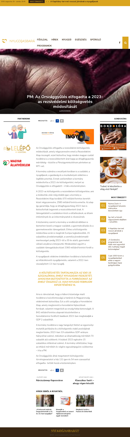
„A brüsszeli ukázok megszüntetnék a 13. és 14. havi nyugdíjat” (44, 411)
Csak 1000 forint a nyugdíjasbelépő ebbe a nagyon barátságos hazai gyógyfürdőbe (116, 260)
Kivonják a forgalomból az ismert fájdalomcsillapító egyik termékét (65, 412)
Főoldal (42, 39)
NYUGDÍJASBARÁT (65, 430)
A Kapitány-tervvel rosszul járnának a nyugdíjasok (74, 1)
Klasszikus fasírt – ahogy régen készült (83, 382)
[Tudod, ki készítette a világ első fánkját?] (113, 170)
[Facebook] (120, 42)
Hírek (54, 39)
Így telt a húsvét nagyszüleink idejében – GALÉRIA (117, 219)
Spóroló (95, 39)
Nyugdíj (66, 39)
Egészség (81, 39)
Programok (44, 45)
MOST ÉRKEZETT (118, 197)
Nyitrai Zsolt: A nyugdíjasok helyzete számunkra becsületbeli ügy (117, 207)
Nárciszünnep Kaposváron (49, 380)
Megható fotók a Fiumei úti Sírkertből (84, 410)
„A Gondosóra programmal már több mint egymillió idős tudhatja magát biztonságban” (116, 244)
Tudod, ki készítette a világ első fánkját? (110, 188)
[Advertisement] (65, 21)
